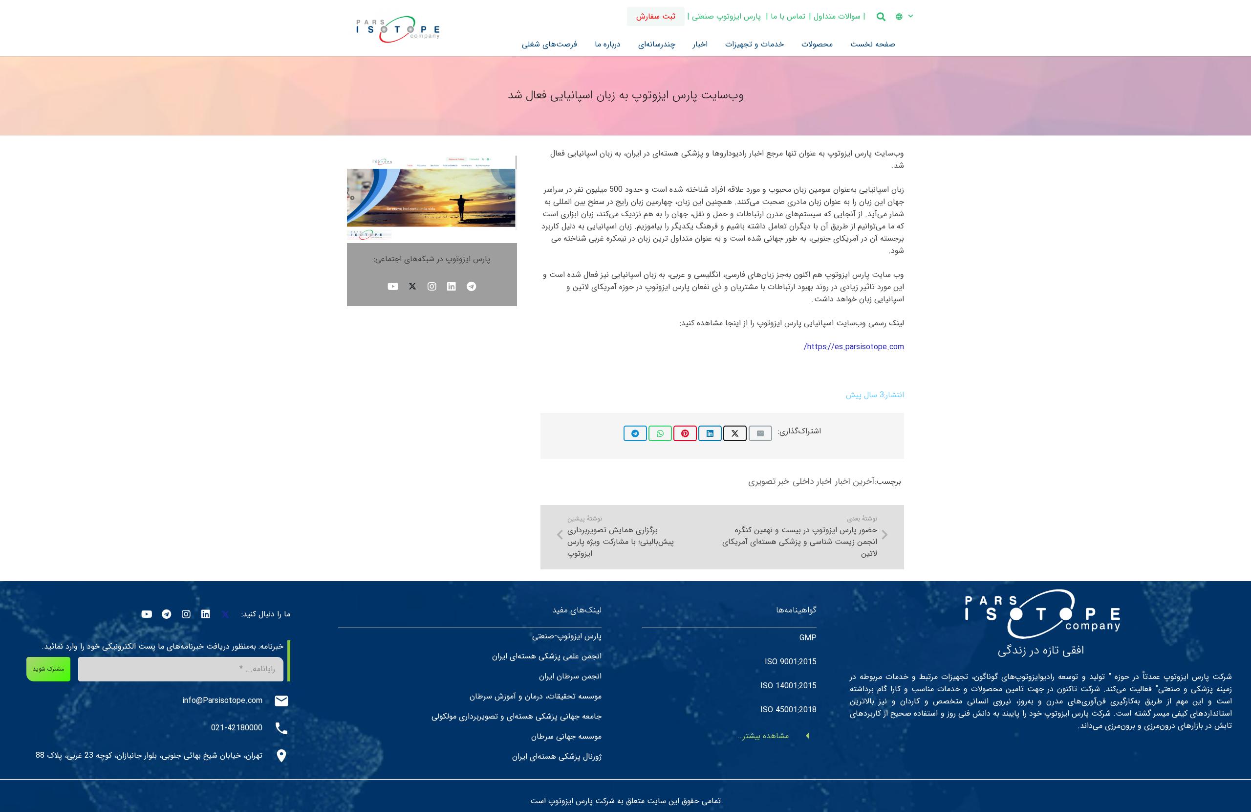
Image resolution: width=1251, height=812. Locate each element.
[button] (899, 16)
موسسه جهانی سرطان (566, 737)
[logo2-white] (1041, 612)
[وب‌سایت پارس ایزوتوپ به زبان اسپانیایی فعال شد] (432, 153)
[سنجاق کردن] (685, 433)
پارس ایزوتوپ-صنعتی (567, 637)
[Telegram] (471, 286)
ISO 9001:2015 (791, 662)
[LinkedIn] (451, 286)
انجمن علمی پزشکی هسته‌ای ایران (547, 657)
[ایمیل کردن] (760, 433)
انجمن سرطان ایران (570, 677)
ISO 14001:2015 (788, 686)
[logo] (398, 28)
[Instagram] (432, 286)
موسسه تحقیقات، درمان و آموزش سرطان (536, 697)
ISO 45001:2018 (788, 710)
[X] (412, 286)
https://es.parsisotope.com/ (854, 347)
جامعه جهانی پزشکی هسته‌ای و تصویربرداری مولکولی (516, 717)
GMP (808, 638)
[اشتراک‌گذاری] (735, 433)
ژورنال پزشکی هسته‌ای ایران (557, 757)
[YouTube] (393, 286)
